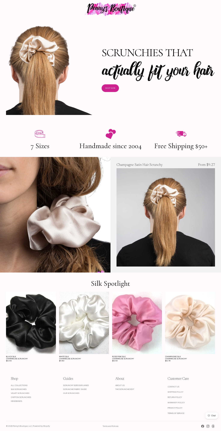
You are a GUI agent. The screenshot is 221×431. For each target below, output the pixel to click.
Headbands (16, 401)
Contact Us (173, 387)
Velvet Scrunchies (20, 393)
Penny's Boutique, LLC (22, 426)
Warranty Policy (176, 402)
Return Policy (175, 397)
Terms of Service (176, 413)
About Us (119, 385)
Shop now (110, 88)
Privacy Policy (175, 408)
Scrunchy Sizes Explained (76, 385)
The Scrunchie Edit (124, 389)
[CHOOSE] (210, 262)
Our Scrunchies (71, 393)
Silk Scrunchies (18, 389)
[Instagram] (208, 426)
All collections (19, 385)
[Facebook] (202, 426)
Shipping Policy (175, 392)
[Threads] (213, 426)
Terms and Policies (110, 426)
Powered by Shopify (41, 426)
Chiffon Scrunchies (21, 397)
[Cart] (213, 9)
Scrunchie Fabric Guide (75, 389)
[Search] (200, 9)
